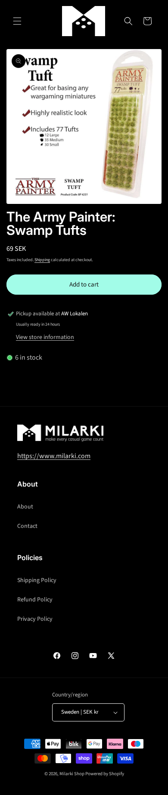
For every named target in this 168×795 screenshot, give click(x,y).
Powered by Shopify (104, 773)
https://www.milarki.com (53, 456)
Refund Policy (35, 599)
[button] (17, 21)
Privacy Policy (35, 619)
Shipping (42, 260)
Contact (27, 526)
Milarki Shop (71, 773)
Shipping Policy (36, 580)
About (25, 506)
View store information (45, 337)
